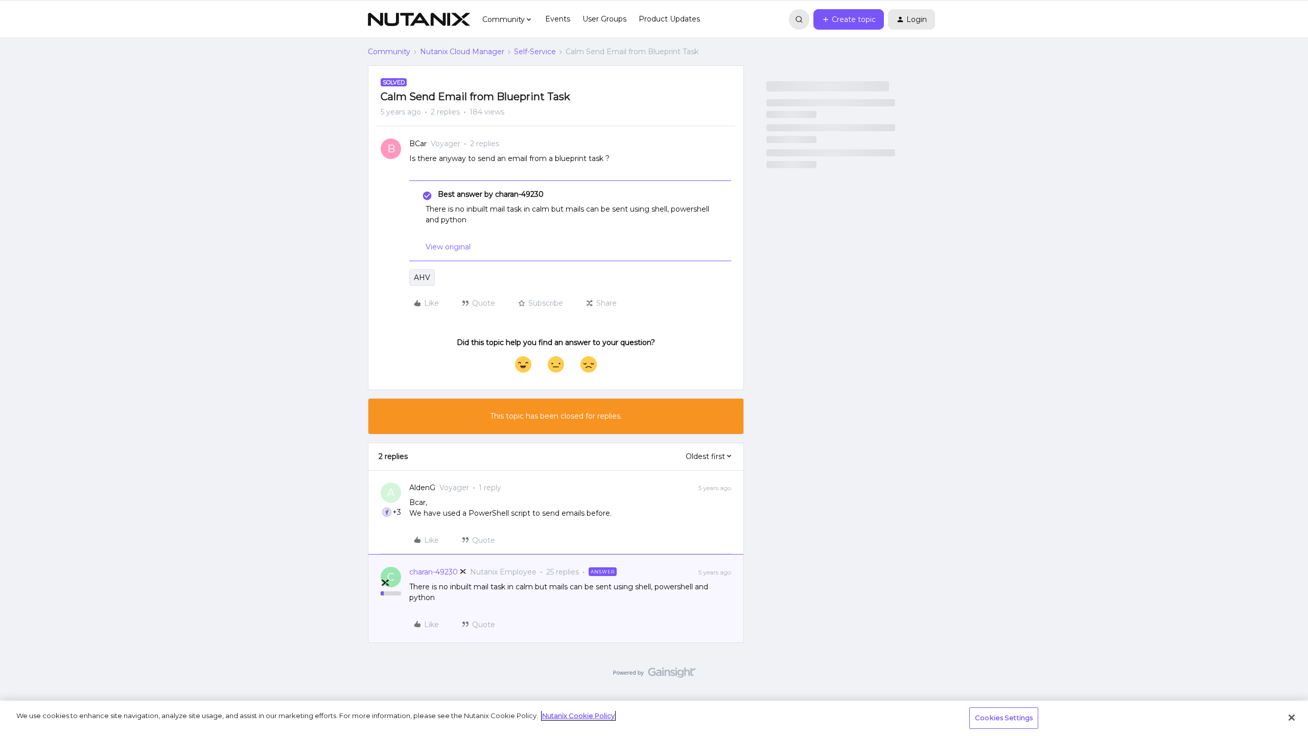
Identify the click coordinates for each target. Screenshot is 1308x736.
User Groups (604, 19)
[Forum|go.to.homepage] (419, 19)
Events (557, 19)
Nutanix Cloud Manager (462, 51)
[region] (654, 718)
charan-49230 (433, 572)
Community (389, 51)
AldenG (422, 487)
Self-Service (535, 51)
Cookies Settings (1004, 718)
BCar (418, 143)
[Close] (1291, 717)
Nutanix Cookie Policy (578, 715)
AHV (422, 277)
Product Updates (669, 19)
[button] (848, 19)
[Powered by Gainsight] (654, 675)
